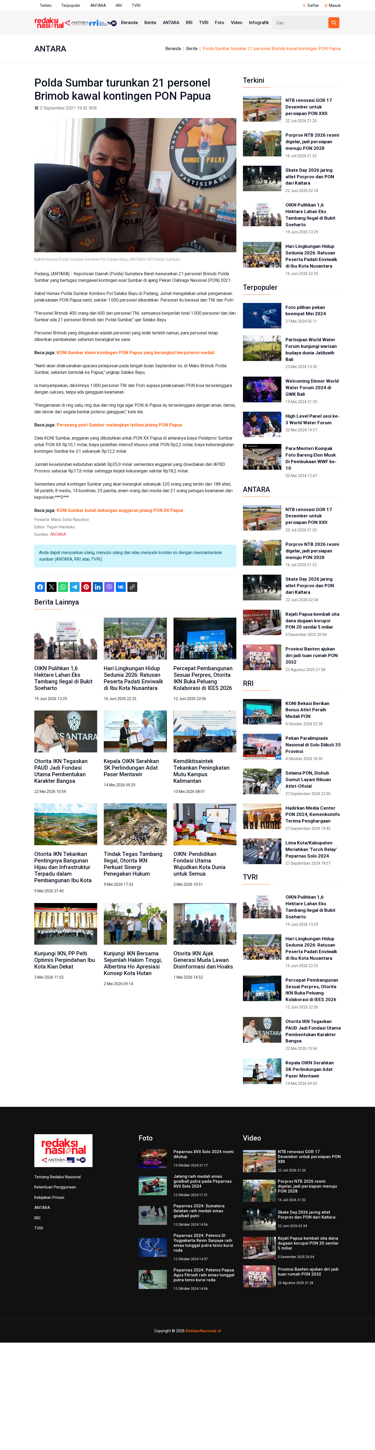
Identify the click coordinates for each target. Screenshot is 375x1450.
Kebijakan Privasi (49, 1197)
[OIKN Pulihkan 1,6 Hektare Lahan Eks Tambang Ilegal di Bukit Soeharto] (65, 638)
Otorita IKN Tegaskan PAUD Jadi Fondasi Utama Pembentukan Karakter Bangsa (61, 771)
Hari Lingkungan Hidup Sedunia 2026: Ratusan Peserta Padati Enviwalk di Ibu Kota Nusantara (133, 678)
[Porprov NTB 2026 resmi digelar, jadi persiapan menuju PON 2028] (262, 143)
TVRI (136, 5)
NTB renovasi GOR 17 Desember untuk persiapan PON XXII (309, 107)
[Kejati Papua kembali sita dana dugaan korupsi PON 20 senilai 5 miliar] (262, 622)
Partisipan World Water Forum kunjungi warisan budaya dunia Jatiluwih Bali (311, 349)
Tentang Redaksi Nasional (57, 1176)
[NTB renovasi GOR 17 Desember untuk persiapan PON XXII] (262, 109)
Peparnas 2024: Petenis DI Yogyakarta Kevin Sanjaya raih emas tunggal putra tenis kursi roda (203, 1243)
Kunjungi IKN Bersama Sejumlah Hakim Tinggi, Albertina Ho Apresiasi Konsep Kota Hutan (133, 963)
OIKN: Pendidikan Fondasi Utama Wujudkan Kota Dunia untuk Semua (199, 864)
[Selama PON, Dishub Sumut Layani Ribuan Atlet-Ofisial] (262, 781)
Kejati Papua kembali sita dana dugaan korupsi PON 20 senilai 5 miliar (312, 620)
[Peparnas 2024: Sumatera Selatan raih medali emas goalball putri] (153, 1215)
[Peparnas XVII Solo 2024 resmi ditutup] (153, 1158)
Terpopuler (70, 5)
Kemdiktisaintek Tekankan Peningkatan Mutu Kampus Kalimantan (201, 771)
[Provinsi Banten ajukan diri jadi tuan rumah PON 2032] (262, 657)
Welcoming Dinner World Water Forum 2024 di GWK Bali (312, 387)
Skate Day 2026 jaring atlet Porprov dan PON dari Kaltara (310, 176)
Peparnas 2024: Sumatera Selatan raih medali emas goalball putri (199, 1210)
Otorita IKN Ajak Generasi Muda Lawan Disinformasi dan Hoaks (203, 960)
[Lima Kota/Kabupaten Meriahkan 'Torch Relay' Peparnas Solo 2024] (262, 851)
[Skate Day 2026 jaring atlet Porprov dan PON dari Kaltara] (262, 178)
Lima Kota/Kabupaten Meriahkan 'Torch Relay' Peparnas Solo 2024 (311, 849)
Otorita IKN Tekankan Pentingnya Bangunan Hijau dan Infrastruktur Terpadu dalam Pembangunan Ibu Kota (63, 867)
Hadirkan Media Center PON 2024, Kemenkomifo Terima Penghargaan (313, 814)
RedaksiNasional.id (203, 1331)
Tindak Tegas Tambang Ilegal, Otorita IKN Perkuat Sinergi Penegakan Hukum (133, 864)
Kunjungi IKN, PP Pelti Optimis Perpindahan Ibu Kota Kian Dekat (64, 960)
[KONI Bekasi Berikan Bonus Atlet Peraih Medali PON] (262, 712)
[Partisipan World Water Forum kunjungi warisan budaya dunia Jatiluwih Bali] (262, 348)
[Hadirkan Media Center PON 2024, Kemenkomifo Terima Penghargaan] (262, 816)
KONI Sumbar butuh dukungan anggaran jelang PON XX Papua (120, 510)
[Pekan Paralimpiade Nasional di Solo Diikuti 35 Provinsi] (262, 747)
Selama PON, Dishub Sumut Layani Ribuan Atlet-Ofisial (308, 779)
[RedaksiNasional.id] (63, 1153)
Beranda (129, 22)
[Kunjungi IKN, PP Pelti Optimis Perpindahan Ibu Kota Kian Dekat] (65, 923)
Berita (150, 22)
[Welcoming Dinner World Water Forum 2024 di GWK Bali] (262, 389)
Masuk (335, 5)
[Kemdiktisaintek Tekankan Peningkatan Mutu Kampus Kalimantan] (204, 731)
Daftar (313, 5)
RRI (119, 5)
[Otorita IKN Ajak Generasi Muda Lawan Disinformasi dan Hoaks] (204, 923)
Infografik (259, 22)
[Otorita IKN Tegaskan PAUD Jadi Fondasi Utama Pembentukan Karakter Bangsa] (65, 731)
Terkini (45, 5)
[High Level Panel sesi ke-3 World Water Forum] (262, 424)
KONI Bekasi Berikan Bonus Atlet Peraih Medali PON (307, 710)
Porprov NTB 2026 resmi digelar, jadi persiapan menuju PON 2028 (312, 141)
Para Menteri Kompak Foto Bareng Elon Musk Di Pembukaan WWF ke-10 (311, 458)
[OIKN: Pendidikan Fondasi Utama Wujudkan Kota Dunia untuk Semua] (204, 824)
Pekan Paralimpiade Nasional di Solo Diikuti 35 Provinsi (313, 744)
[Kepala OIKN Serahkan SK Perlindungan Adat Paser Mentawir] (135, 731)
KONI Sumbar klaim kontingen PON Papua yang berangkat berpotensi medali (135, 352)
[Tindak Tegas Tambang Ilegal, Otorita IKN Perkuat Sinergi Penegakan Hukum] (135, 824)
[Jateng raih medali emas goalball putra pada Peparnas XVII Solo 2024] (153, 1185)
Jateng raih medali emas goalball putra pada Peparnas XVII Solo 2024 (202, 1181)
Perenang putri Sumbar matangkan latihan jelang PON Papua (119, 425)
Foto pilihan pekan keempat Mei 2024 (306, 311)
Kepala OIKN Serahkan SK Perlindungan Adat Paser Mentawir (131, 768)
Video (236, 22)
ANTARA (98, 5)
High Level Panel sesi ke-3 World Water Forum (313, 419)
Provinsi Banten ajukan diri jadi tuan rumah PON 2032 (312, 655)
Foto (219, 22)
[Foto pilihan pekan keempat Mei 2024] (262, 316)
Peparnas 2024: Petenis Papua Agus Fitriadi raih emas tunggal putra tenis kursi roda (203, 1275)
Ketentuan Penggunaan (55, 1187)
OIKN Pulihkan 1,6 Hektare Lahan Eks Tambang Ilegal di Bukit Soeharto (63, 678)
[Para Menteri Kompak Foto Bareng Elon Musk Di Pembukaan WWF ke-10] (262, 457)
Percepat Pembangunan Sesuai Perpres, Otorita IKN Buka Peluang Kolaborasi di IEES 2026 (203, 678)
